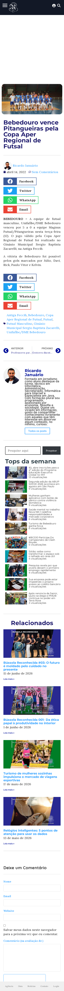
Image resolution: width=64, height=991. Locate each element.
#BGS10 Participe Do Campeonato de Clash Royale (42, 540)
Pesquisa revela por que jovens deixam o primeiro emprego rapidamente (44, 568)
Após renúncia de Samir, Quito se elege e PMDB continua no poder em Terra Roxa (43, 597)
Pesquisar (51, 450)
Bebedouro (36, 315)
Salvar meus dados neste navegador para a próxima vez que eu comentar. (30, 932)
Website (8, 910)
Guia (20, 986)
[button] (20, 181)
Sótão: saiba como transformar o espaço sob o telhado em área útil (44, 554)
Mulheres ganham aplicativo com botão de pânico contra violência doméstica (43, 499)
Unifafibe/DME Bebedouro (26, 332)
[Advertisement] (32, 49)
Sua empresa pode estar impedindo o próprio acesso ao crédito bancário (45, 582)
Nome (7, 881)
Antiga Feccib (17, 315)
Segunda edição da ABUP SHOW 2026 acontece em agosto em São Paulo (44, 484)
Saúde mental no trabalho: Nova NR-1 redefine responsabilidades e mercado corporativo (44, 513)
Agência (9, 986)
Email (7, 896)
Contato (44, 986)
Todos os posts (37, 431)
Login (56, 986)
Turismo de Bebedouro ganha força (42, 524)
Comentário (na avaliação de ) (23, 940)
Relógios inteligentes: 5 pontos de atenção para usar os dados (30, 832)
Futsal (48, 319)
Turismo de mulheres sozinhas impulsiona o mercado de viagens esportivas (30, 777)
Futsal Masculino (19, 324)
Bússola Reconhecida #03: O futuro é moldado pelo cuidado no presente (31, 666)
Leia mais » (8, 679)
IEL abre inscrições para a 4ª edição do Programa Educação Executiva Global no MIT (44, 471)
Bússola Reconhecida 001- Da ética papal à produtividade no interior (31, 721)
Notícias (31, 986)
